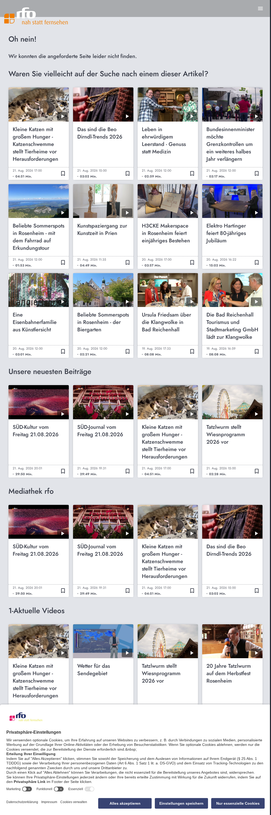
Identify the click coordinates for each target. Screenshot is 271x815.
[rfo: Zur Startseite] (36, 15)
